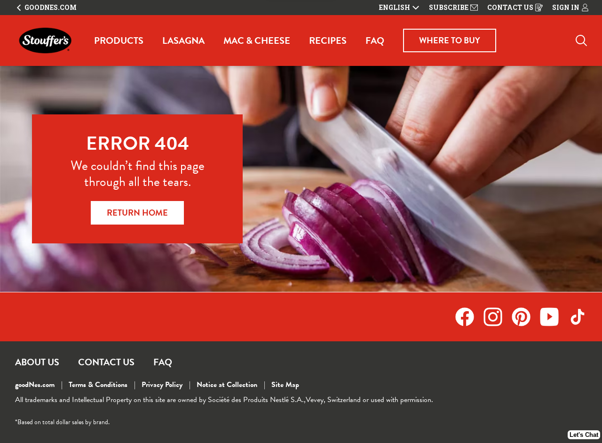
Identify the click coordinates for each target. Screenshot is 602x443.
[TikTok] (577, 316)
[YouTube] (554, 316)
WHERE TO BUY (449, 40)
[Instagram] (497, 316)
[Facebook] (469, 316)
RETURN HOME (137, 212)
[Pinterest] (526, 316)
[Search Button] (581, 40)
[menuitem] (119, 40)
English (394, 7)
